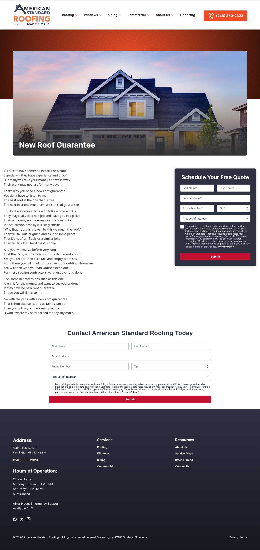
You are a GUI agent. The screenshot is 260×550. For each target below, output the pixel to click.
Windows (91, 15)
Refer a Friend (184, 459)
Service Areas (184, 453)
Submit (215, 256)
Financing (187, 15)
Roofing (68, 15)
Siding (112, 15)
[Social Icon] (15, 519)
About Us (163, 15)
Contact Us (182, 466)
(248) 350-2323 (229, 16)
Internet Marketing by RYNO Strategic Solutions (116, 537)
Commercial (137, 15)
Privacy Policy (226, 246)
